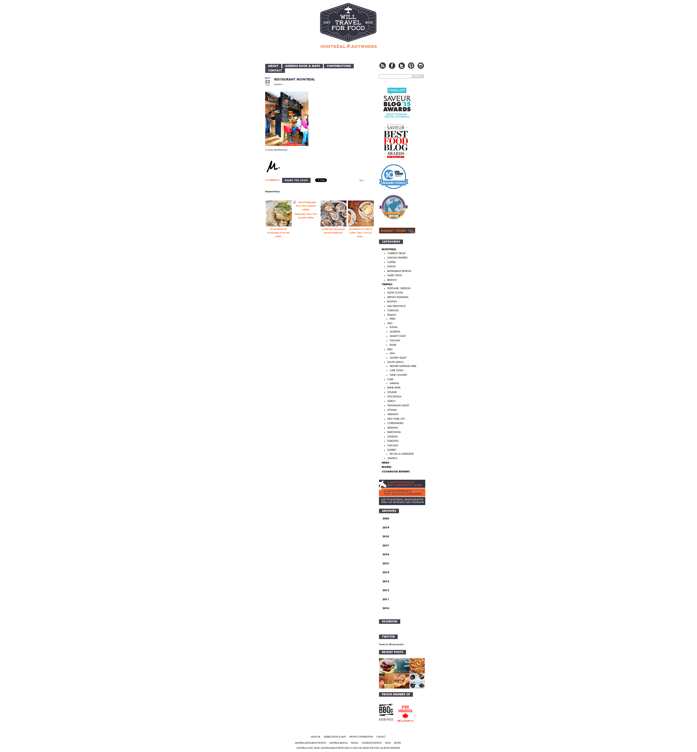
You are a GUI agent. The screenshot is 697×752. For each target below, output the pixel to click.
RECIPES (386, 467)
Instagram (420, 65)
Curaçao (393, 310)
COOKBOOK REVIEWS (396, 471)
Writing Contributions (361, 737)
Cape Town (396, 370)
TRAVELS (387, 284)
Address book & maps (302, 66)
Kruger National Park (403, 366)
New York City (396, 419)
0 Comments (272, 180)
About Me (315, 737)
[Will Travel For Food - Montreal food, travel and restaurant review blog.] (348, 25)
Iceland (392, 392)
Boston (392, 301)
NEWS (385, 463)
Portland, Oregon (398, 288)
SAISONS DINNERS (397, 258)
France (391, 315)
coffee (391, 262)
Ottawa (392, 410)
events (391, 266)
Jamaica (392, 458)
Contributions (339, 66)
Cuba (390, 379)
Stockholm (394, 396)
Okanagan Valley (398, 405)
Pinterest (411, 65)
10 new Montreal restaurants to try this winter (278, 233)
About (273, 66)
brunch (392, 280)
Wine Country (398, 375)
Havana (394, 383)
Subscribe (382, 65)
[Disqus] (320, 306)
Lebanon (392, 428)
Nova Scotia (395, 293)
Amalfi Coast (398, 336)
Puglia (393, 327)
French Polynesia (397, 297)
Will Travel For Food (368, 748)
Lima (392, 353)
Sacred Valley (398, 358)
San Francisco (396, 306)
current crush (396, 253)
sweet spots (394, 275)
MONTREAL (389, 249)
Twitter (401, 65)
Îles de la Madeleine (402, 454)
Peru (390, 349)
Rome (393, 345)
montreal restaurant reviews (310, 743)
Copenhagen (395, 423)
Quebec (391, 450)
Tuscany (395, 340)
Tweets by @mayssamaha (391, 644)
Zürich (391, 401)
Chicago (392, 445)
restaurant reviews (399, 271)
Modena (395, 331)
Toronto (393, 441)
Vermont (392, 414)
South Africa (395, 362)
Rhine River (393, 388)
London (392, 436)
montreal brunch (338, 743)
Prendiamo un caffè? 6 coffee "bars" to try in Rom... (360, 233)
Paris (392, 319)
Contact (275, 70)
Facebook (392, 65)
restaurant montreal (294, 79)
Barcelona (394, 432)
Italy (389, 323)
